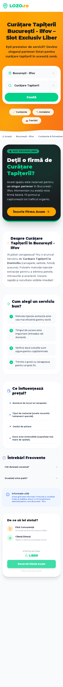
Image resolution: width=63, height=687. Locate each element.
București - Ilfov (25, 136)
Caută (31, 97)
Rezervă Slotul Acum (31, 564)
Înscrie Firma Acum (29, 211)
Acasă (8, 136)
